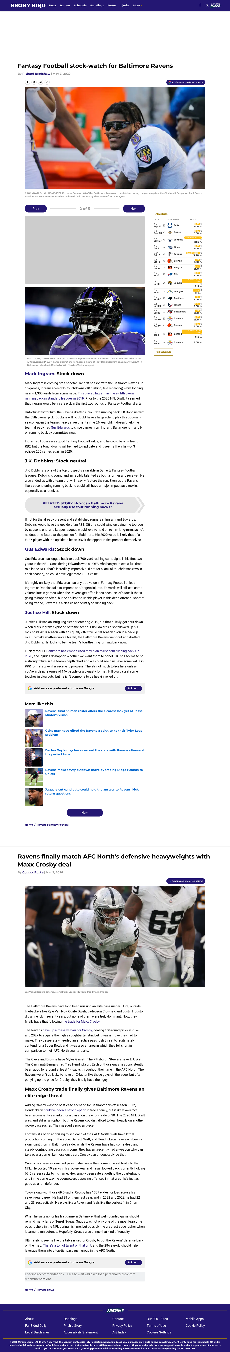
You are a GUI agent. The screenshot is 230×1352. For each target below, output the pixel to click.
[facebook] (200, 5)
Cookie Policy (195, 1325)
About (29, 1319)
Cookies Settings (159, 1332)
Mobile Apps (195, 1319)
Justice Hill (37, 612)
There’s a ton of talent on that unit (67, 1245)
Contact (118, 1319)
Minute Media (25, 1342)
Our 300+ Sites (157, 1319)
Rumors (65, 5)
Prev (36, 208)
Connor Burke (32, 872)
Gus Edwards (60, 427)
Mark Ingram (39, 373)
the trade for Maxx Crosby (81, 1021)
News (52, 5)
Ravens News (45, 1289)
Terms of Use (156, 1325)
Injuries (125, 5)
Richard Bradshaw (36, 73)
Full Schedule (163, 351)
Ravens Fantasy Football (53, 824)
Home (29, 824)
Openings (70, 1319)
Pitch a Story (73, 1325)
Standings (97, 5)
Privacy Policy (122, 1325)
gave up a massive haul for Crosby (67, 1030)
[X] (207, 5)
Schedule (80, 5)
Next (134, 208)
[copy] (47, 82)
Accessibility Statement (81, 1332)
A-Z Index (119, 1332)
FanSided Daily (36, 1325)
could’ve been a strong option (65, 1110)
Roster (111, 5)
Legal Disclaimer (37, 1332)
